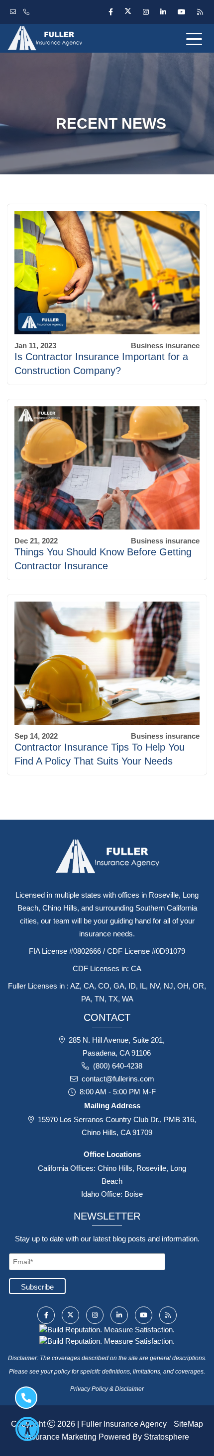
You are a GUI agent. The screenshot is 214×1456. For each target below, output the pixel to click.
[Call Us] (27, 11)
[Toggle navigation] (196, 38)
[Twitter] (127, 12)
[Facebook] (110, 12)
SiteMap (188, 1424)
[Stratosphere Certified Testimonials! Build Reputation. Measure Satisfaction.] (107, 1329)
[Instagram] (145, 12)
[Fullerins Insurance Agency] (71, 38)
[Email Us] (14, 11)
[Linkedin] (163, 12)
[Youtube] (181, 12)
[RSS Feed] (199, 12)
